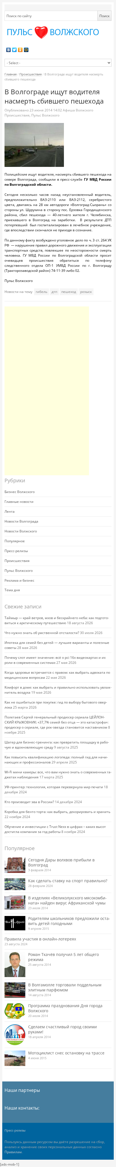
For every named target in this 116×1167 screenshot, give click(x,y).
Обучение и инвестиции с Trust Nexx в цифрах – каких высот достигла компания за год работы (55, 829)
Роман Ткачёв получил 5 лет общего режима (63, 957)
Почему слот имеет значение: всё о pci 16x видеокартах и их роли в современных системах (55, 660)
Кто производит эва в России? (29, 801)
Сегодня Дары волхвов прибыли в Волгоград (61, 862)
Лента (10, 511)
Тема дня (12, 590)
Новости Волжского (21, 531)
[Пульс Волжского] (58, 32)
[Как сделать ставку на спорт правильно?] (15, 884)
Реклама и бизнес (19, 580)
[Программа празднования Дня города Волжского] (15, 1011)
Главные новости (19, 501)
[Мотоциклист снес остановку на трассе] (15, 1058)
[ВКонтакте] (9, 49)
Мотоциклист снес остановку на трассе (66, 1053)
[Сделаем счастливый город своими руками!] (15, 1034)
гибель (41, 291)
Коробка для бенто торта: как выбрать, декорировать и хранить (57, 811)
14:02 (46, 110)
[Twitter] (14, 49)
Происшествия (30, 74)
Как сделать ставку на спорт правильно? (67, 880)
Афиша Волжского (78, 110)
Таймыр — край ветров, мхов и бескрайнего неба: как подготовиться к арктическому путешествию (57, 620)
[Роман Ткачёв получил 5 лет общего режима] (15, 964)
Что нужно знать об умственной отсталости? (42, 632)
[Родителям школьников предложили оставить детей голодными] (15, 923)
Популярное (15, 541)
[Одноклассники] (20, 49)
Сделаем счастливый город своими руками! (62, 1029)
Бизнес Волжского (20, 491)
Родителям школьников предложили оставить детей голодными (69, 921)
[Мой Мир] (26, 49)
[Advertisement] (47, 390)
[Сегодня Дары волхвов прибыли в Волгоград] (15, 865)
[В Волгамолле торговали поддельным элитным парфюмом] (15, 990)
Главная (11, 74)
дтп (54, 291)
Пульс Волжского (45, 115)
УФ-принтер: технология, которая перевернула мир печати (54, 787)
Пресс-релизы (16, 550)
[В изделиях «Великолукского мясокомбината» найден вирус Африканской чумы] (15, 902)
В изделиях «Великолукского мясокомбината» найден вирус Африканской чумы (67, 900)
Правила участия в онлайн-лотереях (40, 939)
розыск (86, 291)
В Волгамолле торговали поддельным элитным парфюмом (64, 987)
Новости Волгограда (21, 521)
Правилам (13, 1152)
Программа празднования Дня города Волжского (65, 1008)
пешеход (68, 291)
